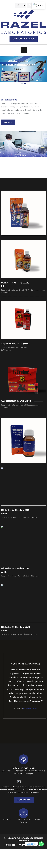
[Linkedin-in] (23, 5)
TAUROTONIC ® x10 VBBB (16, 401)
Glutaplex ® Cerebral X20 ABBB (15, 628)
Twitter (23, 845)
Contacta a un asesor (23, 39)
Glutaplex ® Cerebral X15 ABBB (15, 570)
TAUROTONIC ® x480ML (15, 343)
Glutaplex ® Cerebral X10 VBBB (15, 511)
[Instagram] (29, 5)
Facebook (11, 845)
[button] (2, 69)
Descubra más (23, 800)
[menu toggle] (24, 50)
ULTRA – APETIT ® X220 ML (15, 284)
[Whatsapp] (41, 843)
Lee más (8, 122)
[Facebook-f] (18, 5)
